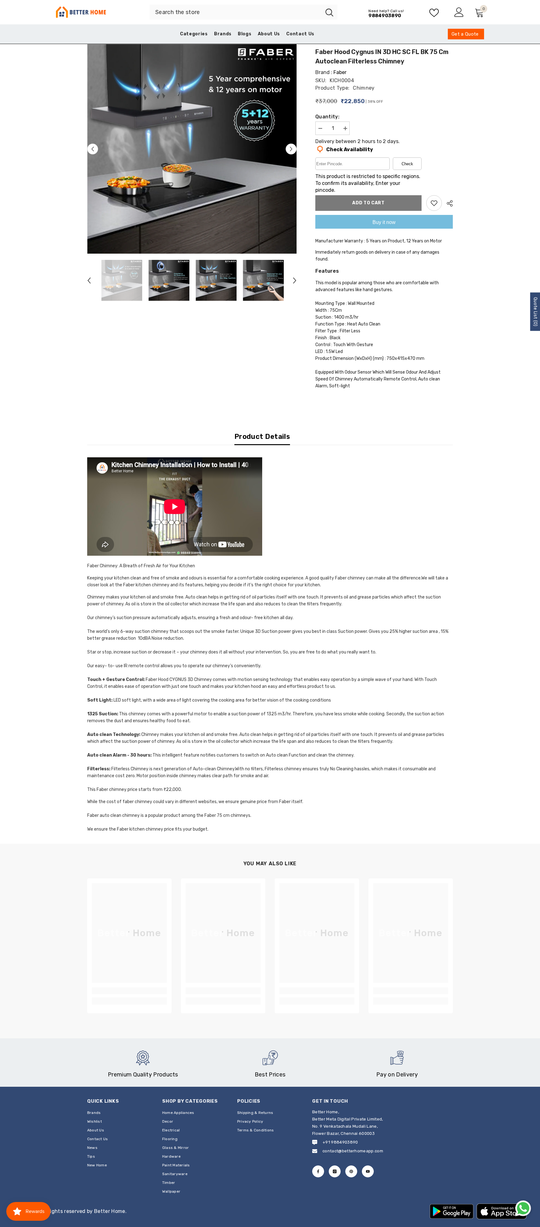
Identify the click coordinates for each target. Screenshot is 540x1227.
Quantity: (327, 117)
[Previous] (92, 148)
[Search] (244, 12)
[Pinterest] (351, 1171)
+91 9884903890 (340, 1142)
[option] (192, 149)
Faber (340, 72)
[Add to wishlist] (434, 203)
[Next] (291, 148)
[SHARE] (447, 203)
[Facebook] (318, 1171)
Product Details (262, 436)
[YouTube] (368, 1171)
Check (407, 163)
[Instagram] (335, 1171)
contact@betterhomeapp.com (352, 1151)
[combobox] (235, 12)
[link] (129, 990)
